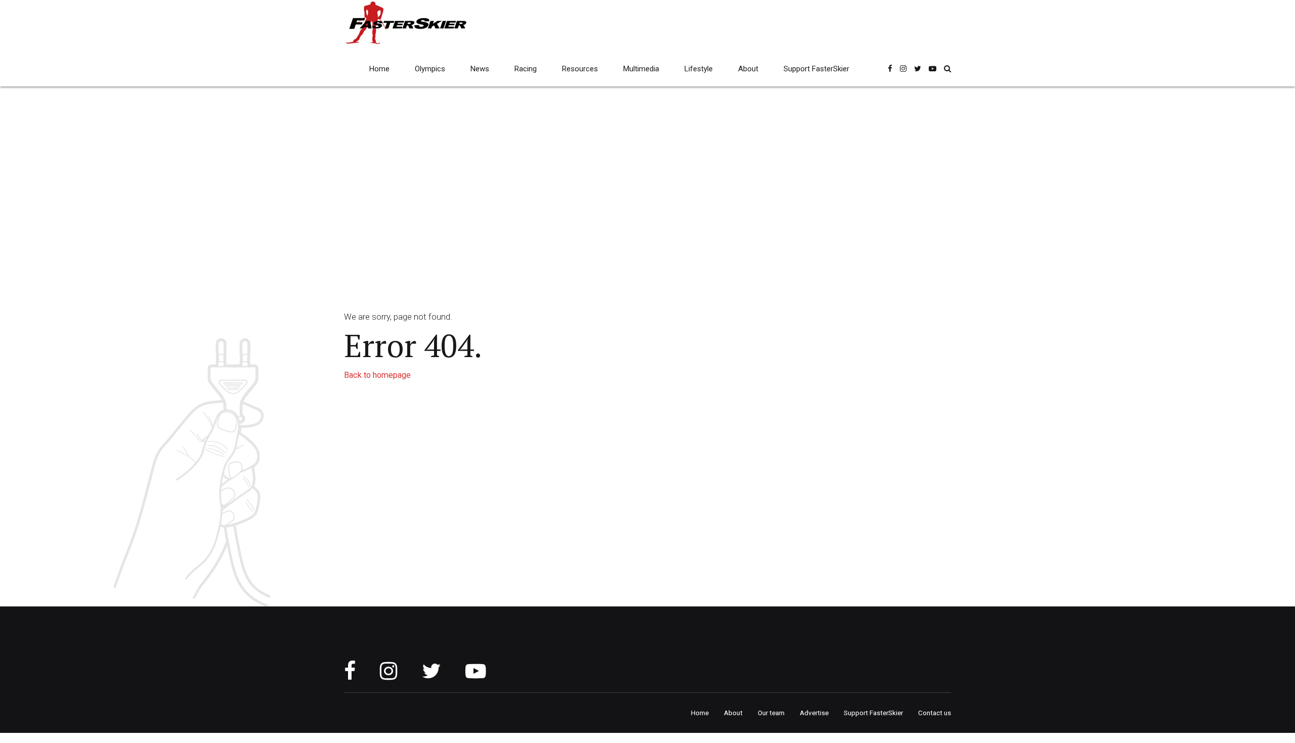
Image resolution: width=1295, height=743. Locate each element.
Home (379, 68)
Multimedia (641, 68)
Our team (771, 713)
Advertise (814, 713)
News (479, 68)
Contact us (934, 713)
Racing (525, 68)
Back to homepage (377, 375)
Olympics (430, 68)
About (748, 68)
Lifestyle (698, 68)
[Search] (947, 68)
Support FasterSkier (816, 68)
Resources (580, 68)
